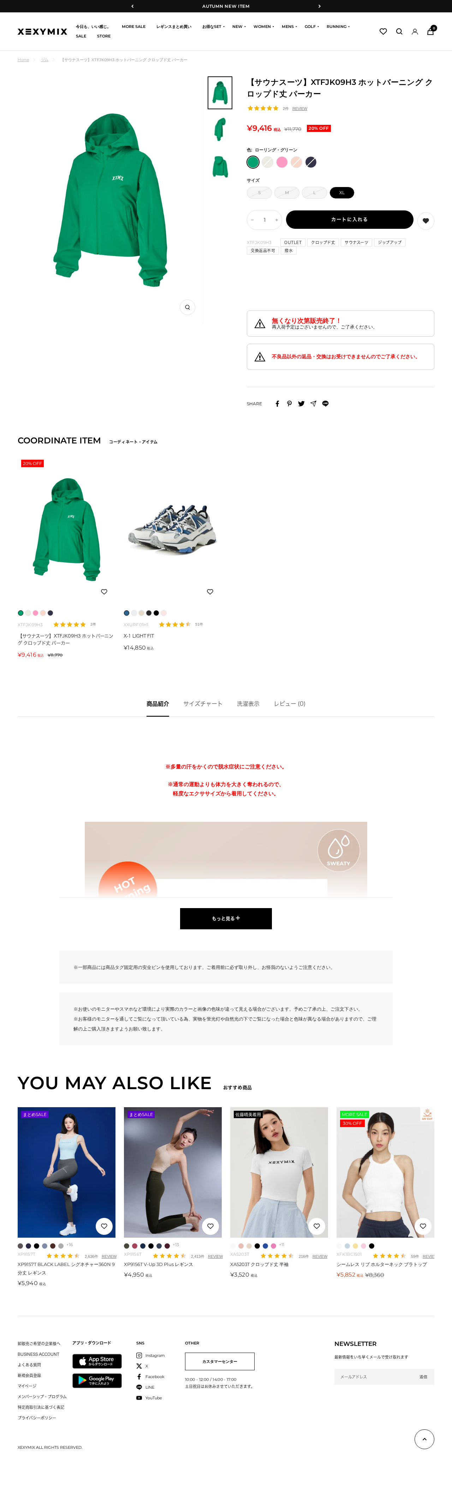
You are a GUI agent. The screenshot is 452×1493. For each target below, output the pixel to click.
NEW (237, 26)
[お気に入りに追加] (104, 591)
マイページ (27, 1386)
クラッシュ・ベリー (167, 1246)
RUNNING (336, 26)
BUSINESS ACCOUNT (38, 1354)
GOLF (310, 26)
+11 (281, 1244)
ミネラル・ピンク (134, 1246)
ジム (44, 60)
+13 (176, 1244)
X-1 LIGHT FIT (139, 636)
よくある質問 (29, 1365)
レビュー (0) (290, 704)
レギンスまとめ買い (173, 26)
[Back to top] (424, 1440)
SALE (81, 36)
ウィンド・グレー (61, 1246)
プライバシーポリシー (37, 1418)
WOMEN (262, 26)
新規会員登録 (29, 1375)
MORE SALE (133, 26)
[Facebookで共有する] (277, 404)
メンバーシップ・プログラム (42, 1397)
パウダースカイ (347, 1246)
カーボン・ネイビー (159, 1246)
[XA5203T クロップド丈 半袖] (279, 1172)
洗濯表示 (248, 704)
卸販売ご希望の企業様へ (39, 1344)
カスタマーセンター (219, 1361)
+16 (69, 1244)
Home (23, 60)
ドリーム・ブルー (265, 1246)
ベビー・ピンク (241, 1246)
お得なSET (211, 26)
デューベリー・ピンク (273, 1246)
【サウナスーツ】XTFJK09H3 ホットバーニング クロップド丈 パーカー (65, 639)
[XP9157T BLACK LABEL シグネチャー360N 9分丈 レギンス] (66, 1172)
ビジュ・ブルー (142, 1246)
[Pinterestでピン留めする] (289, 404)
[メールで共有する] (313, 404)
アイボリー (233, 1246)
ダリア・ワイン (52, 1246)
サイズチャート (203, 704)
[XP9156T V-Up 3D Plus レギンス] (173, 1172)
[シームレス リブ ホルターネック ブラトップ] (385, 1172)
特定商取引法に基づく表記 (41, 1407)
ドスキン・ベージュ (249, 1246)
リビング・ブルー (44, 1246)
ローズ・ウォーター (363, 1246)
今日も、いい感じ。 (93, 26)
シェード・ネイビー (28, 1246)
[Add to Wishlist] (425, 221)
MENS (288, 26)
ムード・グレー (20, 1246)
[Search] (399, 31)
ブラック (36, 1246)
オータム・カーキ (126, 1246)
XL (342, 192)
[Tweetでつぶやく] (301, 404)
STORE (104, 36)
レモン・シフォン (355, 1246)
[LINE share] (325, 404)
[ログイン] (415, 32)
